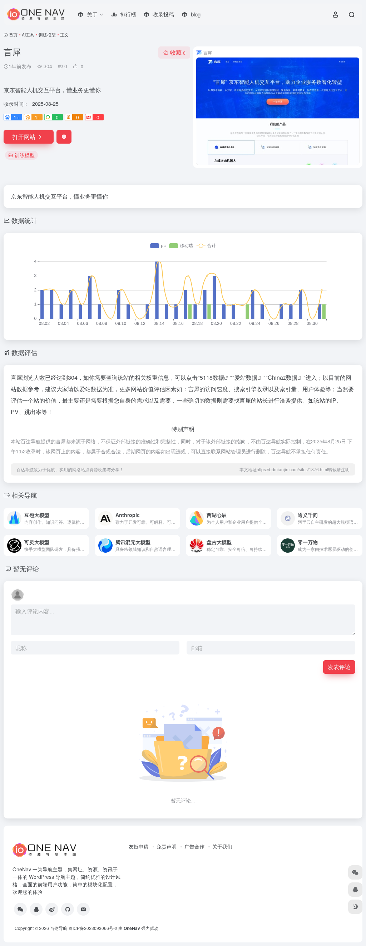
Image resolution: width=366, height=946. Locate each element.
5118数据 (212, 377)
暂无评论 (26, 568)
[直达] (85, 518)
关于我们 (222, 846)
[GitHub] (67, 909)
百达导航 (58, 928)
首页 (13, 34)
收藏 (178, 52)
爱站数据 (245, 377)
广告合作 (194, 846)
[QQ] (36, 909)
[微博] (51, 909)
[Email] (83, 909)
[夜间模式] (355, 907)
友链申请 (139, 846)
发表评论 (339, 667)
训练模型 (47, 34)
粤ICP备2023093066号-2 (92, 928)
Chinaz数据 (282, 377)
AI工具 (28, 34)
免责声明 (167, 846)
